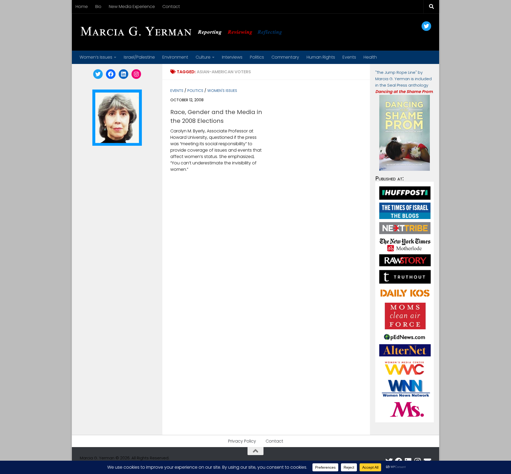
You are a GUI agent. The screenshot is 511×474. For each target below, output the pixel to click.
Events (349, 57)
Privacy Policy (242, 441)
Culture (203, 57)
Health (370, 57)
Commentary (285, 57)
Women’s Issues (96, 57)
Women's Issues (222, 90)
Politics (257, 57)
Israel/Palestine (139, 57)
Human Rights (321, 57)
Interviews (232, 57)
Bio (98, 6)
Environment (175, 57)
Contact (171, 6)
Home (82, 6)
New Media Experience (132, 6)
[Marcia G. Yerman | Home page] (183, 32)
